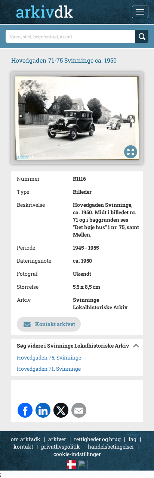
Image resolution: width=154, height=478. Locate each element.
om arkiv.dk (25, 439)
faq (132, 439)
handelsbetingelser (111, 446)
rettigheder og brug (97, 439)
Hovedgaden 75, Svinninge (49, 357)
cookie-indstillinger (77, 454)
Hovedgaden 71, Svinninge (49, 368)
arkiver (57, 439)
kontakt (23, 446)
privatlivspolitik (60, 446)
